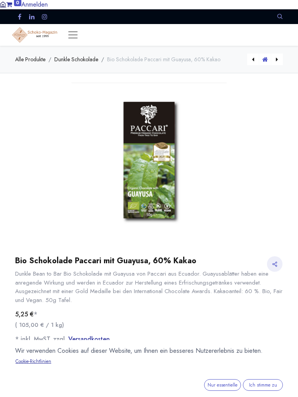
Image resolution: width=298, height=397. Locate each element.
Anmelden (34, 4)
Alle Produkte (30, 59)
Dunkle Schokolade (76, 59)
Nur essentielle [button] (222, 384)
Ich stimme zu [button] (263, 384)
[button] (280, 16)
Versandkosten (89, 339)
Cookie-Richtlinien (33, 361)
